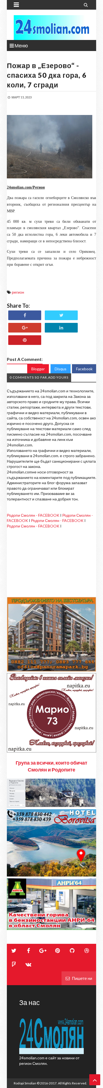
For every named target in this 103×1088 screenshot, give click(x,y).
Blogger (38, 368)
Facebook (84, 368)
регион (18, 292)
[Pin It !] (24, 340)
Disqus (60, 368)
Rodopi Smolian (25, 1083)
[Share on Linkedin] (61, 327)
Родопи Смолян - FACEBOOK (33, 515)
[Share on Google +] (24, 327)
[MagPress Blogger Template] (51, 27)
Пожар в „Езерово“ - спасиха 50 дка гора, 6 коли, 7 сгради (47, 75)
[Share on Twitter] (61, 315)
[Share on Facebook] (24, 315)
